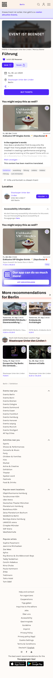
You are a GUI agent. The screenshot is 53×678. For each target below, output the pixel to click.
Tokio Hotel (8, 578)
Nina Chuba (8, 565)
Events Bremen (10, 401)
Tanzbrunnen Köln (11, 496)
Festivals (7, 479)
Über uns (27, 614)
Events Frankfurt (10, 414)
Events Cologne (10, 404)
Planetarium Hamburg (13, 506)
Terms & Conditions (26, 644)
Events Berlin (9, 394)
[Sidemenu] (49, 4)
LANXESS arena (10, 522)
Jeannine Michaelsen (12, 546)
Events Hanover (10, 420)
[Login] (43, 4)
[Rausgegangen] (4, 4)
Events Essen (9, 410)
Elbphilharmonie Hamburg (15, 493)
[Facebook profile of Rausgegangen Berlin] (26, 652)
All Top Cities (8, 433)
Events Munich (10, 427)
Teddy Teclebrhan (10, 559)
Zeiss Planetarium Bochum (15, 512)
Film (5, 460)
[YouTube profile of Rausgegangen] (31, 652)
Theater (6, 472)
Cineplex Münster (11, 525)
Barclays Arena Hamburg (14, 519)
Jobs (26, 610)
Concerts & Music (11, 450)
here (18, 218)
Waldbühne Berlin (11, 516)
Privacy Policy (26, 633)
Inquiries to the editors (26, 606)
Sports (6, 443)
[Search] (38, 4)
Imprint (26, 629)
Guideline (26, 625)
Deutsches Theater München (16, 503)
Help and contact (26, 592)
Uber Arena (8, 499)
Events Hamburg (10, 417)
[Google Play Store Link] (35, 663)
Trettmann (7, 575)
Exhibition (6, 170)
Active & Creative (11, 466)
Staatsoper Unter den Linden (21, 79)
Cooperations (26, 599)
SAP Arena (7, 529)
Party (5, 453)
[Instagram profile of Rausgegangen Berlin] (22, 652)
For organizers (26, 595)
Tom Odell (7, 581)
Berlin (5, 384)
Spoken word (9, 476)
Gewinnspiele (27, 621)
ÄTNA (5, 572)
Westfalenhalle (9, 532)
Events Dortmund (11, 407)
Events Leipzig (9, 423)
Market (6, 463)
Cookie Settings (26, 640)
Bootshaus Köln (10, 509)
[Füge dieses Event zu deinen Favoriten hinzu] (47, 108)
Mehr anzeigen (11, 159)
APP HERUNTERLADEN (31, 282)
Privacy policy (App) (26, 636)
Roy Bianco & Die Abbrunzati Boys (18, 556)
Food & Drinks (9, 482)
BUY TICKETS (26, 92)
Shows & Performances (13, 447)
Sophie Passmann (11, 543)
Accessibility (26, 618)
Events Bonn (8, 398)
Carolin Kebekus (10, 562)
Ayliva (5, 552)
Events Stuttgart (10, 430)
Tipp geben (26, 603)
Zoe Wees (7, 549)
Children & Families (12, 456)
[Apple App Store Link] (17, 663)
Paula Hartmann (10, 569)
